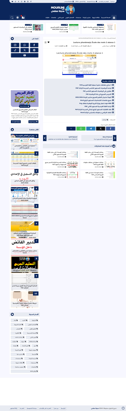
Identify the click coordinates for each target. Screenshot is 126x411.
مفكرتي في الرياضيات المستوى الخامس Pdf (97, 91)
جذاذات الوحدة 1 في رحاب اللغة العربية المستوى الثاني (56, 153)
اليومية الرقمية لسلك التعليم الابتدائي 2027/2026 (25, 199)
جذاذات (104, 38)
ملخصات (53, 17)
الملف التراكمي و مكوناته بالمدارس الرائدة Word (95, 112)
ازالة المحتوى (13, 408)
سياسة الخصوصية (91, 1)
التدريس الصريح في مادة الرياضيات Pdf (98, 94)
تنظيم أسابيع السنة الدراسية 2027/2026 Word (25, 217)
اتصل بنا (22, 408)
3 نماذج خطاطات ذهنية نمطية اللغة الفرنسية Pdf (95, 85)
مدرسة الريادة (32, 121)
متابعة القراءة (16, 121)
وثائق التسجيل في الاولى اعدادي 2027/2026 (25, 182)
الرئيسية (63, 408)
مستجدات (78, 17)
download (79, 76)
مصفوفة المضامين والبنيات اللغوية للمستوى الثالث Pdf (93, 28)
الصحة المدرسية (105, 17)
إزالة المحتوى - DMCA (80, 1)
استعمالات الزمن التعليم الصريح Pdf (24, 270)
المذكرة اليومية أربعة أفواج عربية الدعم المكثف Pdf (24, 287)
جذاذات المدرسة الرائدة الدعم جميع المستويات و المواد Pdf (55, 163)
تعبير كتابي (61, 17)
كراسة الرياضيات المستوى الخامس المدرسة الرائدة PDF (93, 88)
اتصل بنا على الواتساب (45, 408)
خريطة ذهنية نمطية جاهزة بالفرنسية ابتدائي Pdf (25, 304)
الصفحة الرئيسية (112, 38)
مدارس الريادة (87, 17)
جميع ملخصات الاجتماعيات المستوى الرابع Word (95, 100)
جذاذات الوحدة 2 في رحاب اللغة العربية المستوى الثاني (94, 153)
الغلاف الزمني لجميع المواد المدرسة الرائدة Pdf (24, 164)
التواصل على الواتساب (104, 1)
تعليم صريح (99, 24)
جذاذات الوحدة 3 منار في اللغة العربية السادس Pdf (94, 173)
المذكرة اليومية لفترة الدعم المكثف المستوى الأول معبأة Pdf (24, 234)
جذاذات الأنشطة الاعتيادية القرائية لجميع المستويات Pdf (56, 173)
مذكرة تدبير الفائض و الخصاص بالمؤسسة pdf (25, 147)
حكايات (47, 17)
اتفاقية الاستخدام (68, 1)
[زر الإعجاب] (48, 42)
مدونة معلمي (95, 408)
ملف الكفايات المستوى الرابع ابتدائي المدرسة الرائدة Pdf (93, 109)
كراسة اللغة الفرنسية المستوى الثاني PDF (98, 106)
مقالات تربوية (96, 17)
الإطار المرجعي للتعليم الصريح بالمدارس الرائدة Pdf (25, 110)
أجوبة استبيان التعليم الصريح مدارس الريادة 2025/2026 (59, 28)
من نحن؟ (112, 1)
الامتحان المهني (69, 17)
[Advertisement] (24, 74)
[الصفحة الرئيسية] (114, 17)
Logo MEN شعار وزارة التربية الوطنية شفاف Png (95, 103)
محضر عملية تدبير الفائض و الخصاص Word (24, 252)
